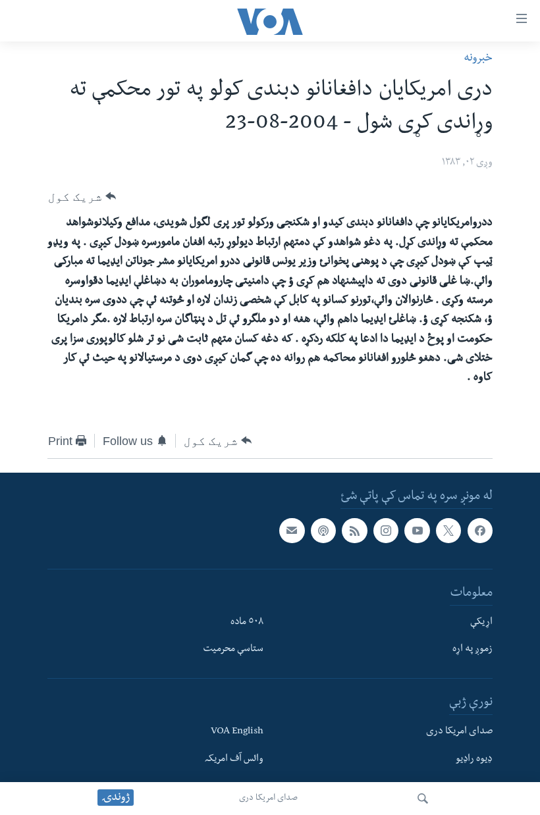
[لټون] (423, 798)
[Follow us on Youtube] (416, 530)
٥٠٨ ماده (246, 622)
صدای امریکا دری (268, 798)
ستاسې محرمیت (233, 650)
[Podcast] (323, 530)
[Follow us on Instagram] (385, 530)
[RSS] (354, 530)
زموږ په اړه (472, 650)
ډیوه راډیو (474, 760)
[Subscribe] (291, 530)
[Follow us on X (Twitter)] (448, 530)
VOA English (237, 732)
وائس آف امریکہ (234, 760)
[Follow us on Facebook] (480, 530)
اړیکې (481, 622)
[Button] (82, 196)
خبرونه (478, 59)
